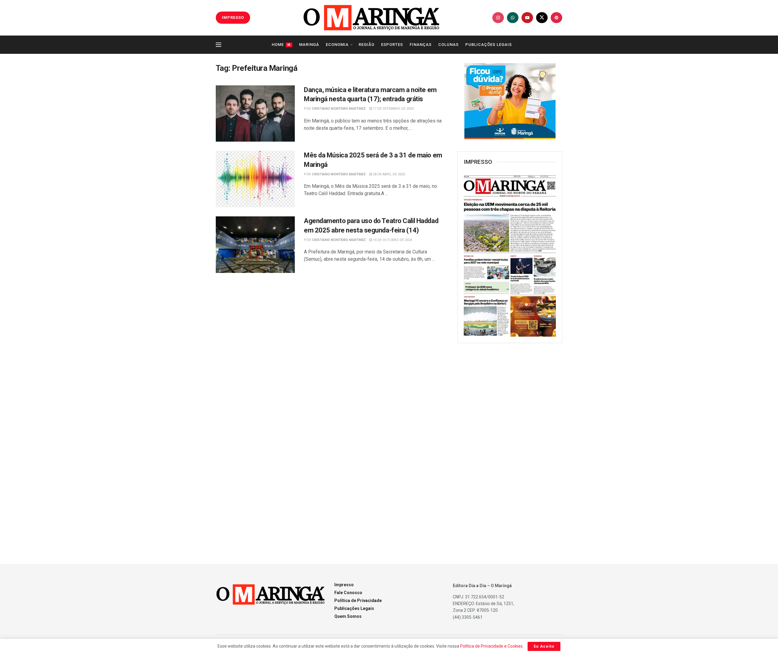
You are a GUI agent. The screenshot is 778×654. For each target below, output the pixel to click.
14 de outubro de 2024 (392, 240)
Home (281, 44)
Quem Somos (348, 616)
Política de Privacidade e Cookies (491, 646)
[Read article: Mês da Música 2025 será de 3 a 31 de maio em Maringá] (255, 179)
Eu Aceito (544, 646)
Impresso (344, 584)
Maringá (309, 44)
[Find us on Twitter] (542, 17)
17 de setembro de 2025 (393, 109)
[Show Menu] (218, 45)
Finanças (421, 44)
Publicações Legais (488, 44)
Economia (337, 44)
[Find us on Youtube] (527, 17)
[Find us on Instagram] (498, 17)
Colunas (448, 44)
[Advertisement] (510, 446)
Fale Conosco (348, 592)
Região (366, 44)
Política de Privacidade (358, 600)
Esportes (392, 44)
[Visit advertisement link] (509, 101)
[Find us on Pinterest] (556, 17)
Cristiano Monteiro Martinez (339, 109)
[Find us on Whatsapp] (512, 17)
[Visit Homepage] (371, 17)
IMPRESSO (233, 17)
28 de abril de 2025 (388, 174)
